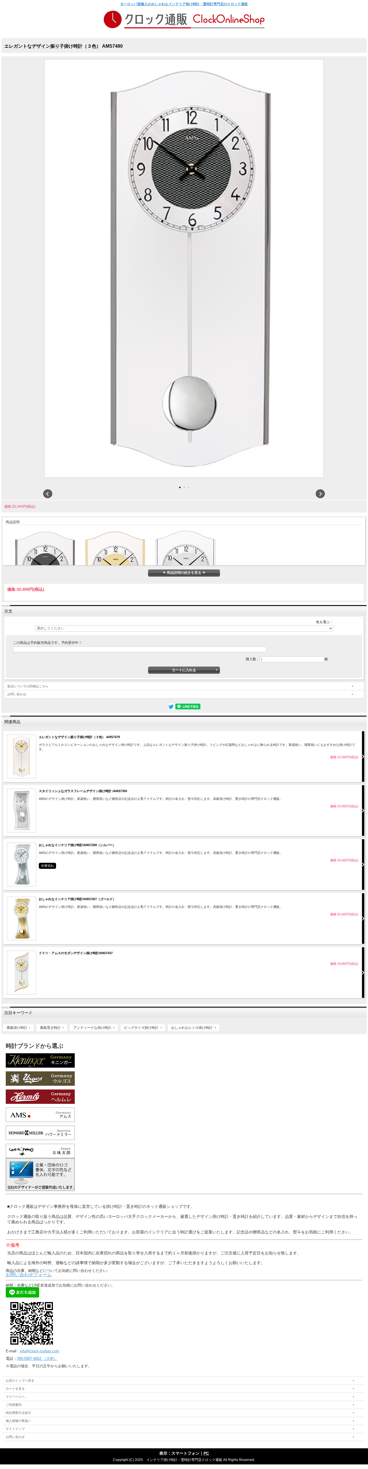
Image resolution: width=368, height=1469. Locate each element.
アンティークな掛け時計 (92, 1027)
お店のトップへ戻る (20, 1380)
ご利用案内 (14, 1404)
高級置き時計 (50, 1027)
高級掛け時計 (17, 1027)
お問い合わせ (16, 694)
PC (206, 1453)
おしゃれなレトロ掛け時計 (191, 1027)
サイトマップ (15, 1429)
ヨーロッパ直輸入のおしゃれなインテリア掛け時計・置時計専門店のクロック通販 (184, 4)
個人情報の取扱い (18, 1420)
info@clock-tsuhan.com (39, 1351)
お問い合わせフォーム (29, 1274)
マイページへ (15, 1396)
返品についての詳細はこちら (27, 686)
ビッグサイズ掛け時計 (141, 1027)
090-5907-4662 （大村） (37, 1358)
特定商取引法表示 (18, 1412)
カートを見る (15, 1388)
